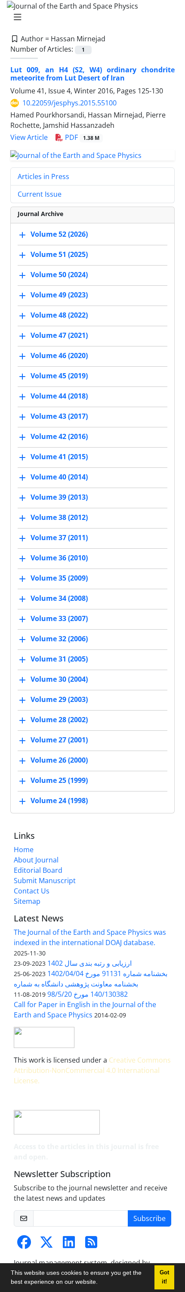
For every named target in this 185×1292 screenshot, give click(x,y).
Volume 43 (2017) (59, 416)
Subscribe (149, 1218)
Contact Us (31, 891)
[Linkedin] (69, 1244)
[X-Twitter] (46, 1244)
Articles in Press (43, 176)
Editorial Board (38, 870)
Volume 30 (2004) (59, 679)
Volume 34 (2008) (59, 598)
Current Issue (40, 194)
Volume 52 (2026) (59, 234)
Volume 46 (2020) (59, 355)
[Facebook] (24, 1244)
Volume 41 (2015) (59, 456)
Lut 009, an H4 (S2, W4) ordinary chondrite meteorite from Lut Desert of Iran (92, 74)
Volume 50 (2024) (59, 274)
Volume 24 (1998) (59, 800)
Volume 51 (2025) (59, 254)
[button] (100, 1283)
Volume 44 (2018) (59, 396)
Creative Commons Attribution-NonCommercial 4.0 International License (92, 1070)
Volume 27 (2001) (59, 740)
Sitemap (27, 901)
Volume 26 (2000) (59, 760)
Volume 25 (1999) (59, 780)
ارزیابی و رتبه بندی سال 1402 (89, 963)
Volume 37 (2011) (59, 537)
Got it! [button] (164, 1277)
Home (24, 849)
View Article (29, 137)
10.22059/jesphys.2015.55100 (69, 103)
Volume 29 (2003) (59, 699)
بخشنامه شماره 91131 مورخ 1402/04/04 (107, 973)
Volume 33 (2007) (59, 618)
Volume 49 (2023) (59, 295)
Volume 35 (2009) (59, 578)
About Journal (36, 860)
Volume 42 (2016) (59, 436)
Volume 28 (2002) (59, 719)
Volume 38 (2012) (59, 517)
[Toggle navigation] (90, 17)
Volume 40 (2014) (59, 477)
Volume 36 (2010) (59, 558)
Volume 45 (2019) (59, 375)
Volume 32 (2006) (59, 638)
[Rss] (91, 1244)
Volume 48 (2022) (59, 315)
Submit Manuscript (45, 880)
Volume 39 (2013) (59, 497)
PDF (81, 137)
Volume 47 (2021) (59, 335)
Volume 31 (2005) (59, 659)
